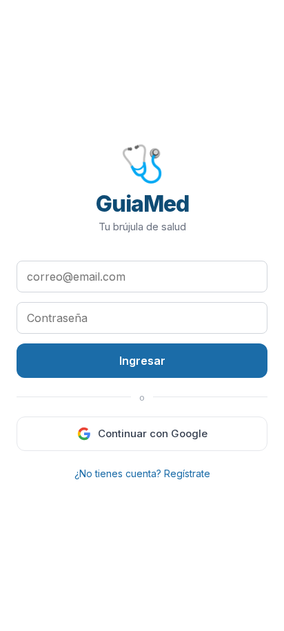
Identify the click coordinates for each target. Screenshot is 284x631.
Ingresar (142, 361)
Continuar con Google (152, 433)
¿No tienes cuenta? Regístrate (142, 473)
